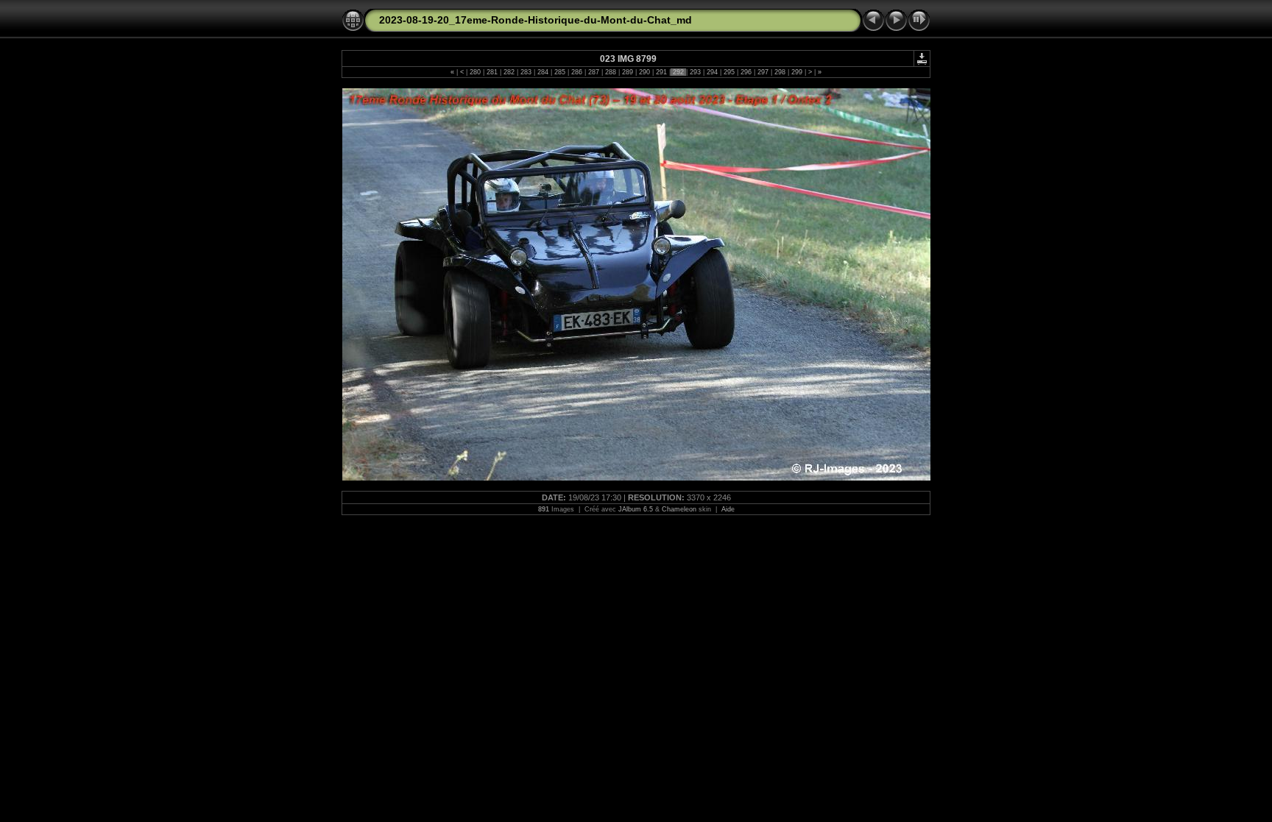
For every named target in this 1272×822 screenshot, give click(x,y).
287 (593, 72)
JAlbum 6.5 (635, 509)
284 (543, 72)
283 (526, 72)
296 (746, 72)
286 (576, 72)
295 (729, 72)
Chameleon (679, 509)
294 (712, 72)
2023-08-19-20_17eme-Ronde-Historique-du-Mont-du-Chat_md (535, 20)
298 (780, 72)
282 (509, 72)
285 (560, 72)
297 (763, 72)
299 (797, 72)
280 (475, 72)
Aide (728, 509)
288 (610, 72)
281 (492, 72)
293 (695, 72)
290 (644, 72)
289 (627, 72)
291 (661, 72)
